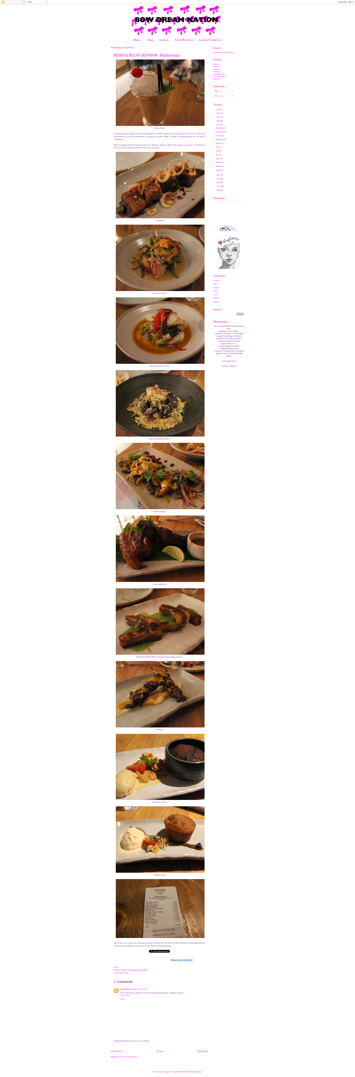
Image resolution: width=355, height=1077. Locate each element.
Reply (123, 999)
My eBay (217, 79)
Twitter (216, 64)
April (218, 158)
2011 (218, 186)
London (126, 972)
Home (137, 40)
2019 (218, 109)
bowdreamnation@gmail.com (224, 52)
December (219, 128)
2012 (218, 182)
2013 (218, 178)
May (217, 154)
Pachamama (189, 133)
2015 (218, 124)
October (219, 135)
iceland (216, 301)
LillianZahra (125, 989)
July (217, 147)
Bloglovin (217, 71)
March (218, 162)
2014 (218, 175)
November (219, 131)
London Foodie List (210, 40)
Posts (219, 91)
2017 (218, 117)
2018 (218, 113)
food (121, 972)
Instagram (217, 69)
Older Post (202, 1051)
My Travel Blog (219, 76)
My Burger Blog (219, 74)
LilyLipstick (125, 995)
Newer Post (116, 1051)
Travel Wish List (183, 40)
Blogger (199, 1071)
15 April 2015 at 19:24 (139, 989)
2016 (218, 121)
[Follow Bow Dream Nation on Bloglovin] (182, 961)
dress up (216, 280)
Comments (221, 96)
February (219, 166)
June (217, 151)
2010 (218, 190)
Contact (164, 40)
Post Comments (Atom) (129, 1056)
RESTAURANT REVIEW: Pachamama (147, 55)
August (218, 143)
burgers (216, 298)
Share (116, 967)
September (220, 139)
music (216, 294)
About (150, 40)
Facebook (217, 66)
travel (216, 291)
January (218, 170)
